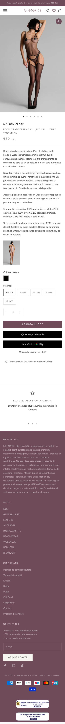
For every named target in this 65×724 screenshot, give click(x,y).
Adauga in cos (32, 324)
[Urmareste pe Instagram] (13, 665)
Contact (7, 608)
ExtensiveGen (52, 675)
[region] (32, 404)
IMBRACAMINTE (12, 530)
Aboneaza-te (18, 657)
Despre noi (8, 602)
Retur (6, 586)
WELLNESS (9, 541)
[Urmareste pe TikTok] (22, 665)
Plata (6, 591)
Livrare (6, 580)
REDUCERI (8, 547)
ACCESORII (9, 525)
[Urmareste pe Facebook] (5, 665)
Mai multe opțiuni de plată (32, 352)
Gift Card (8, 597)
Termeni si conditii (12, 575)
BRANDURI (9, 552)
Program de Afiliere (13, 613)
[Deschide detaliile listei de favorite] (54, 10)
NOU (5, 509)
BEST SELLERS (11, 514)
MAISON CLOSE (13, 124)
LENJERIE (8, 520)
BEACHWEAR (10, 536)
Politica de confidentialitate (17, 569)
